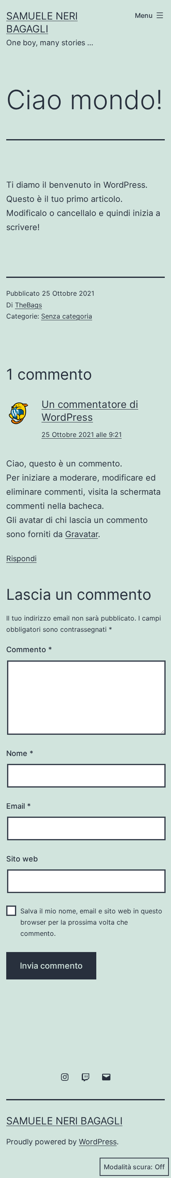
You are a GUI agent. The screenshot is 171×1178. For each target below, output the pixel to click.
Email (18, 806)
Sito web (22, 858)
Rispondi (21, 558)
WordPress (98, 1141)
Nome (19, 753)
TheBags (28, 305)
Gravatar (81, 534)
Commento (29, 649)
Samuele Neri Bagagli (64, 1121)
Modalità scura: (128, 1167)
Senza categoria (66, 316)
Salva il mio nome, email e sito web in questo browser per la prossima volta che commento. (91, 922)
